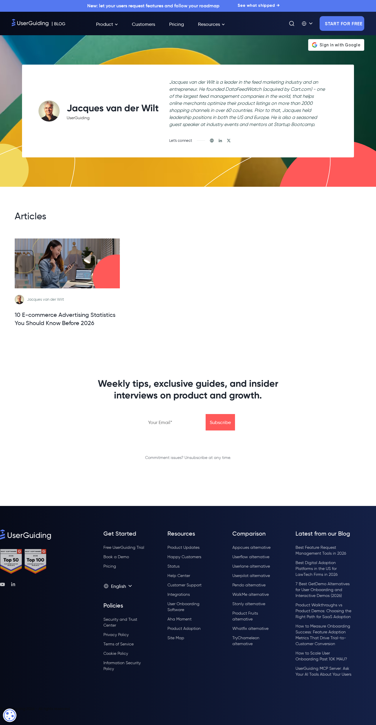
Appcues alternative (251, 547)
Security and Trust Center (120, 622)
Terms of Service (118, 644)
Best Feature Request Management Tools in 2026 (321, 550)
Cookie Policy (115, 653)
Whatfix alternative (250, 628)
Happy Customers (184, 556)
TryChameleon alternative (245, 640)
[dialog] (9, 715)
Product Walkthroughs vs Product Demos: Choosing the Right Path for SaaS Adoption (323, 611)
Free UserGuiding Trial (123, 547)
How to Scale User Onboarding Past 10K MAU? (321, 656)
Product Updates (183, 547)
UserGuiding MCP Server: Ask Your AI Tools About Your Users (323, 671)
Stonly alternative (248, 603)
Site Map (175, 637)
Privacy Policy (116, 634)
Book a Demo (116, 556)
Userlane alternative (251, 566)
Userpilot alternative (251, 575)
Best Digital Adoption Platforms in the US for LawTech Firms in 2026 (317, 568)
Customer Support (184, 585)
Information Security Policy (122, 665)
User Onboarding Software (183, 606)
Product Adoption (184, 628)
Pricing (109, 566)
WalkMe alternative (250, 594)
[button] (307, 23)
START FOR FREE (343, 23)
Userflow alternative (250, 556)
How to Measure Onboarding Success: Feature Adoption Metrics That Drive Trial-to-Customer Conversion (323, 635)
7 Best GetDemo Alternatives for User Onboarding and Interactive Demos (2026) (323, 589)
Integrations (178, 594)
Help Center (178, 575)
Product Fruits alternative (245, 616)
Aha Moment (179, 619)
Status (173, 566)
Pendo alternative (249, 585)
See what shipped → (259, 5)
